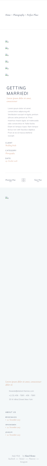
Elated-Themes (30, 456)
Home (8, 14)
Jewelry (9, 432)
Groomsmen (10, 425)
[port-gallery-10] (23, 55)
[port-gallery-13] (23, 75)
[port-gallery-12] (23, 68)
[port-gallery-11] (23, 61)
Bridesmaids (11, 417)
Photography (18, 14)
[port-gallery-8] (23, 41)
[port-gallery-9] (23, 48)
